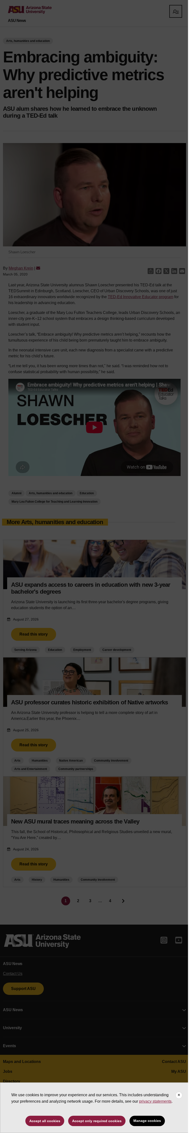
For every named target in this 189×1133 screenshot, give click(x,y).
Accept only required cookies (97, 1121)
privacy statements (155, 1101)
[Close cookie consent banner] (178, 1095)
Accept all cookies (44, 1121)
